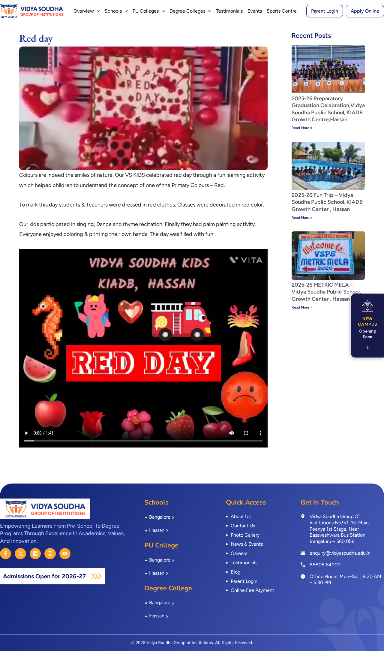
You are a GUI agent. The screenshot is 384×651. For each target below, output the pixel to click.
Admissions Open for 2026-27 (45, 576)
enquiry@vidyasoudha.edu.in (340, 553)
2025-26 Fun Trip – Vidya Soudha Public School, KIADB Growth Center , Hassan (327, 202)
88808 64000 (325, 565)
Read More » (302, 128)
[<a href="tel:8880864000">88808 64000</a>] (303, 564)
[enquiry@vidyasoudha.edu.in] (303, 553)
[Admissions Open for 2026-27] (96, 576)
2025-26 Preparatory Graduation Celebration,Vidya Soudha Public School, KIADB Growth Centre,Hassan (328, 109)
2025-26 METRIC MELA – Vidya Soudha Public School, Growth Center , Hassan (326, 292)
